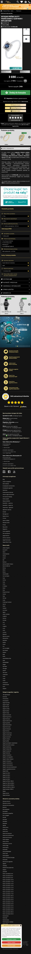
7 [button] (24, 346)
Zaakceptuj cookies (11, 939)
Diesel (4, 588)
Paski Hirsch (5, 831)
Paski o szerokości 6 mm (8, 874)
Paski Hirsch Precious (7, 837)
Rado (4, 654)
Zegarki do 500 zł (6, 779)
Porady (4, 525)
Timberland (5, 674)
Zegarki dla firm (6, 535)
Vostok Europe (6, 684)
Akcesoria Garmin (6, 801)
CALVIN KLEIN (5, 574)
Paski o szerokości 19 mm (8, 898)
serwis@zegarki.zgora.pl (16, 428)
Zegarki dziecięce (6, 719)
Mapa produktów (6, 501)
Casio (4, 578)
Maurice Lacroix (6, 636)
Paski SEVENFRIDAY (7, 851)
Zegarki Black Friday (7, 542)
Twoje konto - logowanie (8, 507)
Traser (4, 680)
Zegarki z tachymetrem (8, 763)
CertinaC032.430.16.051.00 (6, 311)
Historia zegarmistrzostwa (8, 494)
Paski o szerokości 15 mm (8, 890)
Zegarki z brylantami (7, 755)
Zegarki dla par (6, 707)
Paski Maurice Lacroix (7, 843)
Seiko (4, 660)
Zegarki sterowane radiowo (8, 745)
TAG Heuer (5, 672)
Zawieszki (5, 871)
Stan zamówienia (6, 533)
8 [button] (26, 346)
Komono (4, 618)
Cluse (4, 582)
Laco (4, 622)
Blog (4, 479)
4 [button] (20, 346)
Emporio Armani (6, 592)
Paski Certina (5, 827)
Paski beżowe (6, 916)
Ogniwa (4, 825)
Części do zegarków (7, 481)
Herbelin (4, 608)
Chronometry (5, 699)
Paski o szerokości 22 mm (8, 904)
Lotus (4, 630)
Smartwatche (6, 701)
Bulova (4, 572)
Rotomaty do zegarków (8, 862)
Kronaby (4, 620)
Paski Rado (5, 849)
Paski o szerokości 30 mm (8, 914)
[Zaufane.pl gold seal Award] (5, 396)
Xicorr (4, 686)
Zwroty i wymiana (6, 538)
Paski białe (5, 918)
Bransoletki (5, 811)
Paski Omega (5, 845)
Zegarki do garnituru (7, 717)
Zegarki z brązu (6, 713)
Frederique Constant (7, 602)
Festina (4, 594)
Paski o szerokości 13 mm (8, 886)
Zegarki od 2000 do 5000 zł (8, 785)
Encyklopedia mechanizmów (9, 486)
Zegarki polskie (6, 741)
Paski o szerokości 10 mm (8, 880)
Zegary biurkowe (6, 795)
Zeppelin (4, 688)
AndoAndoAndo (6, 554)
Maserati (5, 634)
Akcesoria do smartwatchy (8, 805)
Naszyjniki (5, 823)
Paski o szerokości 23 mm (8, 906)
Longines (4, 626)
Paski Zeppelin (6, 855)
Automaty (5, 697)
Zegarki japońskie (6, 723)
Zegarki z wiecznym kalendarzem (10, 767)
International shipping (7, 497)
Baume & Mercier (6, 566)
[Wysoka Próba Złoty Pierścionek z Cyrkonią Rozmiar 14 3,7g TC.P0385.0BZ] (21, 138)
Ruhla (4, 656)
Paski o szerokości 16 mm (8, 892)
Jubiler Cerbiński (6, 614)
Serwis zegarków (6, 531)
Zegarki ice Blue (6, 709)
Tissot (4, 678)
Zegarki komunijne (6, 540)
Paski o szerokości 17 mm (8, 894)
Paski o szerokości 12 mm (8, 884)
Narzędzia (5, 821)
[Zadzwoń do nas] (29, 2)
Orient (4, 644)
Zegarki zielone (6, 711)
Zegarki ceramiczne (7, 715)
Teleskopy (5, 866)
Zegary (4, 791)
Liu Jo (4, 624)
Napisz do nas (6, 516)
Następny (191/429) (24, 71)
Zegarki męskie (6, 705)
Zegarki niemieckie (7, 737)
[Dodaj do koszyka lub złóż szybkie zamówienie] (15, 92)
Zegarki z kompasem (7, 761)
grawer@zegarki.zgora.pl (16, 432)
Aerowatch (5, 550)
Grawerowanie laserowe (8, 492)
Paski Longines (6, 839)
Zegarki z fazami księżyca (8, 759)
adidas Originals (6, 548)
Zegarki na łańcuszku (7, 735)
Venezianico (5, 682)
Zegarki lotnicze (6, 731)
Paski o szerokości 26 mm (8, 910)
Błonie (4, 570)
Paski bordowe (6, 920)
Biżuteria (5, 807)
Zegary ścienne (6, 793)
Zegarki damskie (6, 703)
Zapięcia (4, 870)
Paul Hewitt (5, 650)
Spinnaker (5, 666)
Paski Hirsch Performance (8, 835)
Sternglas (5, 668)
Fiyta (4, 596)
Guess (4, 606)
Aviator (4, 558)
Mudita (4, 642)
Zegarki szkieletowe (7, 747)
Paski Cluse (5, 829)
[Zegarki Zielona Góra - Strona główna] (8, 2)
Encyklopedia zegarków (8, 488)
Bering (4, 568)
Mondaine (5, 640)
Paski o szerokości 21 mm (8, 902)
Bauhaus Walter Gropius (8, 564)
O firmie (4, 518)
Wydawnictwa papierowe (8, 867)
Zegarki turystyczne (7, 751)
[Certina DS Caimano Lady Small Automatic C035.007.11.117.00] (21, 304)
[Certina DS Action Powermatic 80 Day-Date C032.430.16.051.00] (6, 304)
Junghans (5, 616)
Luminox (4, 632)
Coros (4, 584)
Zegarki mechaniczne (7, 733)
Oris (3, 646)
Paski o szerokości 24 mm (8, 908)
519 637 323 (8, 428)
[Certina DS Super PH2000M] (15, 332)
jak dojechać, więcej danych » (8, 450)
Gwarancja (5, 490)
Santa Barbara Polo (7, 658)
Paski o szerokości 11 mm (8, 882)
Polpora (4, 652)
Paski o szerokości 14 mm (8, 888)
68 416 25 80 (7, 447)
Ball (3, 560)
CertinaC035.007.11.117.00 (21, 311)
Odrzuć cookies (11, 942)
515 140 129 (8, 420)
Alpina (4, 552)
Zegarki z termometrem (8, 765)
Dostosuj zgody (11, 945)
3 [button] (18, 346)
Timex (4, 676)
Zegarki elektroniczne (7, 721)
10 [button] (29, 346)
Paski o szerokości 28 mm (8, 912)
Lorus (4, 628)
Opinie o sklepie (6, 520)
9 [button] (27, 346)
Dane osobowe (6, 484)
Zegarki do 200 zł (6, 773)
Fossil (4, 600)
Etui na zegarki (6, 815)
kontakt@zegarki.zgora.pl (17, 416)
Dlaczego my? (6, 514)
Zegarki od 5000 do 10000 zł (9, 787)
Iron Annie (5, 610)
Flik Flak (4, 598)
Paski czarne (5, 924)
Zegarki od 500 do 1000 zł (8, 781)
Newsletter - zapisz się (7, 503)
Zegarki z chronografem (8, 757)
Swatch (4, 670)
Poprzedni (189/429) (6, 71)
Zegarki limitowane (7, 729)
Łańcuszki (5, 819)
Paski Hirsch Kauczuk (7, 833)
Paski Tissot (5, 853)
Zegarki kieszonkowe (7, 725)
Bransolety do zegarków (8, 813)
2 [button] (17, 346)
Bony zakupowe (6, 809)
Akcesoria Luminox (7, 803)
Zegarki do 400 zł (6, 777)
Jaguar (4, 612)
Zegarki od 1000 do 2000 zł (8, 783)
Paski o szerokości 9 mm (8, 878)
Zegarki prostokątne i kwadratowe (10, 743)
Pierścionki (5, 859)
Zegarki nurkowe (6, 739)
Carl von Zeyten (6, 576)
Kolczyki (4, 817)
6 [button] (23, 346)
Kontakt (4, 512)
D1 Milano (5, 586)
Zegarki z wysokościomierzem (9, 769)
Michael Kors (5, 638)
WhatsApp (9, 435)
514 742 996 (8, 424)
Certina (4, 580)
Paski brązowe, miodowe (8, 922)
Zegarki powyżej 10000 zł (8, 789)
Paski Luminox (6, 841)
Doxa (4, 590)
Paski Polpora (6, 847)
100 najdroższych (6, 695)
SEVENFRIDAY (6, 662)
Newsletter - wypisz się (8, 505)
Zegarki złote (5, 771)
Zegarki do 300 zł (6, 775)
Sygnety (4, 863)
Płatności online (6, 522)
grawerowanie (23, 98)
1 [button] (15, 346)
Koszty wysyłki (6, 499)
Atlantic (4, 556)
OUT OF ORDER (6, 648)
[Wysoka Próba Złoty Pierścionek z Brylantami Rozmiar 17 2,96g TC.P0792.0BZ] (6, 138)
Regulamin (5, 529)
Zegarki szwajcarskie (7, 749)
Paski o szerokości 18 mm (8, 896)
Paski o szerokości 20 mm (8, 900)
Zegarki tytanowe (6, 753)
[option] (15, 332)
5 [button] (21, 346)
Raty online (5, 527)
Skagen (4, 664)
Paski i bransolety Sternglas (8, 857)
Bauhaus (4, 562)
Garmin (4, 604)
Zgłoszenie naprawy (7, 510)
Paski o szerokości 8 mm (8, 876)
